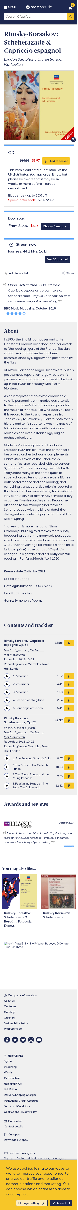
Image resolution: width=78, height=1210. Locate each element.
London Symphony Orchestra (24, 650)
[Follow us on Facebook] (8, 1040)
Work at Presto (13, 1029)
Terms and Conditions (17, 1106)
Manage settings (29, 1203)
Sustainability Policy (16, 1023)
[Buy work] (69, 643)
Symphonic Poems (28, 600)
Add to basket (58, 161)
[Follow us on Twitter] (16, 1040)
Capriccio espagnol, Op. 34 (24, 643)
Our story (9, 1017)
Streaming (10, 1067)
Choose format (53, 226)
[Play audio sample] (7, 676)
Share (70, 273)
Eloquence (21, 579)
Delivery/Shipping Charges (20, 1095)
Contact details (13, 1126)
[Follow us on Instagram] (32, 1040)
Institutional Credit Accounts (21, 1100)
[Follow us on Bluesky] (24, 1040)
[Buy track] (69, 676)
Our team (10, 1006)
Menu (12, 7)
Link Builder (11, 1089)
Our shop (9, 1012)
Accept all (63, 1203)
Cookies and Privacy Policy (20, 1112)
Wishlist (8, 1072)
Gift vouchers (12, 1078)
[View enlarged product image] (39, 105)
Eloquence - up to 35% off (31, 197)
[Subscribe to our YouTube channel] (40, 1040)
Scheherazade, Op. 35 (20, 722)
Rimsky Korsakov (16, 641)
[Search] (70, 16)
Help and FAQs (13, 1083)
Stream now (26, 244)
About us (9, 1000)
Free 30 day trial (57, 259)
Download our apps (16, 1140)
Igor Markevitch (14, 655)
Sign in (8, 1061)
